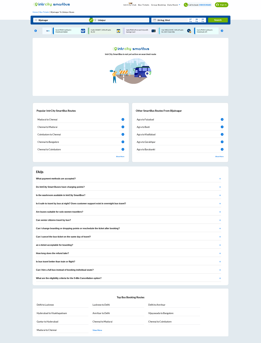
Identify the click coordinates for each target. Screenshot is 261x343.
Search (218, 20)
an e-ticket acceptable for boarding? (54, 245)
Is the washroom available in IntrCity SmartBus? (60, 195)
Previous (35, 31)
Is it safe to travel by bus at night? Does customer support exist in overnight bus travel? (81, 203)
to (45, 304)
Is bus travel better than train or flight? (55, 261)
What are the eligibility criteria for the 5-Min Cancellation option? (69, 278)
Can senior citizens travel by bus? (53, 220)
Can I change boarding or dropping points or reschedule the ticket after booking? (78, 228)
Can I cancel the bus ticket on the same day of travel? (63, 237)
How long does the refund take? (52, 253)
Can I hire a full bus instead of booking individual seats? (65, 270)
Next (221, 31)
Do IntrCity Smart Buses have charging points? (60, 187)
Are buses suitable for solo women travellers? (59, 212)
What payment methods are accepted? (56, 178)
